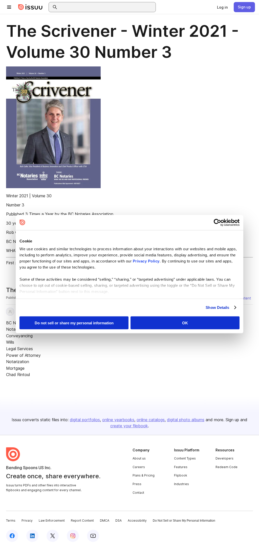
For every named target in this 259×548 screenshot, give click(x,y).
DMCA (104, 520)
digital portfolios (85, 419)
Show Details (217, 307)
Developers (224, 458)
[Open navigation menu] (9, 7)
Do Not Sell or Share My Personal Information (184, 520)
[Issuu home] (30, 7)
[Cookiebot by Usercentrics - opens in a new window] (217, 222)
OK (185, 323)
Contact (138, 492)
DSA (118, 520)
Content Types (185, 458)
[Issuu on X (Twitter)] (53, 536)
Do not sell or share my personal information (74, 323)
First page (15, 262)
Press (137, 484)
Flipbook (180, 475)
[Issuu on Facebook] (12, 536)
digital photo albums (185, 419)
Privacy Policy (146, 261)
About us (139, 458)
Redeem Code (226, 467)
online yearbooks (118, 419)
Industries (181, 484)
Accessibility (137, 520)
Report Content (82, 520)
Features (180, 467)
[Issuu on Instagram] (73, 536)
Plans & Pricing (144, 475)
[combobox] (107, 7)
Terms (10, 520)
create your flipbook (129, 425)
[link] (222, 7)
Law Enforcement (52, 520)
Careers (139, 467)
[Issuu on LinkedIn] (32, 536)
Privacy (27, 520)
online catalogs (151, 419)
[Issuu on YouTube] (93, 536)
